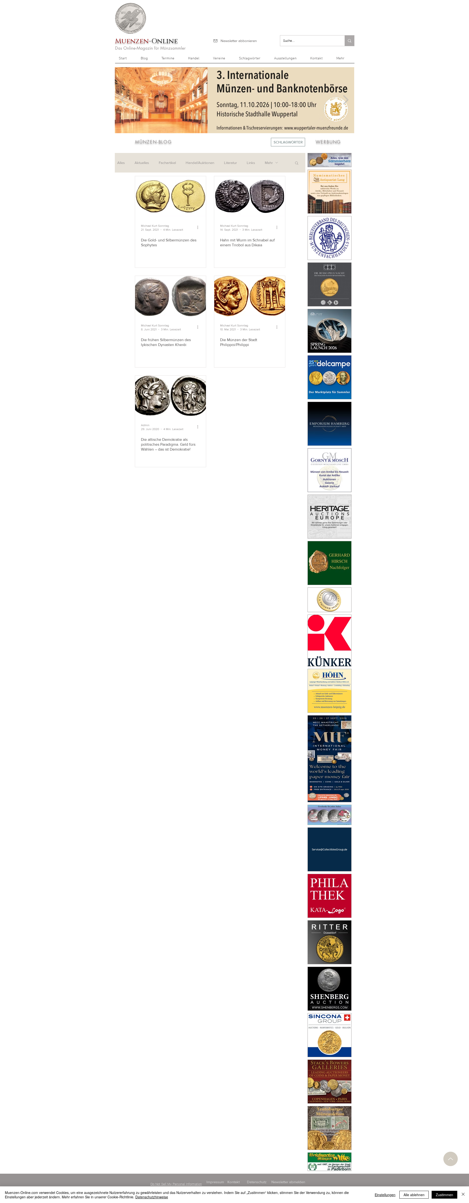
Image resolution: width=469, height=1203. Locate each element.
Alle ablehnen (414, 1194)
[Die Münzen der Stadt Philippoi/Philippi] (249, 296)
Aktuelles (142, 163)
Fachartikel (167, 163)
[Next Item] (346, 100)
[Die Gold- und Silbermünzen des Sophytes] (170, 196)
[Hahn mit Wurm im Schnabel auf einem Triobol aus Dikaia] (249, 196)
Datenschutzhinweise (151, 1196)
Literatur (230, 163)
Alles (121, 163)
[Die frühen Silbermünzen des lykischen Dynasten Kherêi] (170, 296)
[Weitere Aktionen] (199, 227)
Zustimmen (444, 1194)
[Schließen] (463, 1194)
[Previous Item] (123, 100)
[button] (343, 60)
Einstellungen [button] (385, 1194)
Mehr (269, 163)
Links (251, 163)
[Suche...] (349, 40)
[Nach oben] (450, 1159)
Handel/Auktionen (200, 163)
